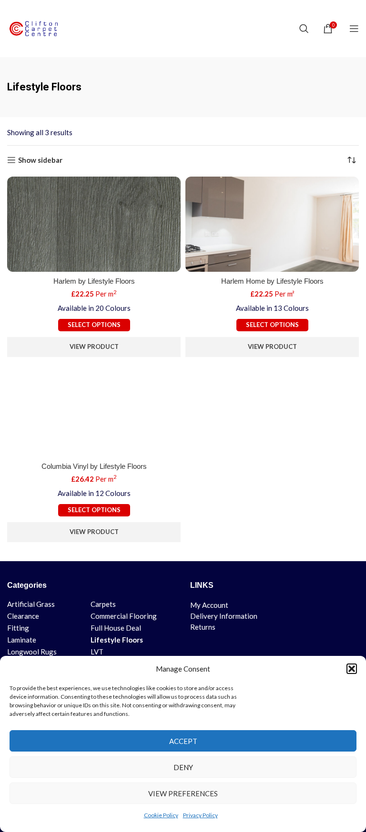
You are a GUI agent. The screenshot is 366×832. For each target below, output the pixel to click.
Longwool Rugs (32, 651)
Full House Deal (116, 628)
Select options (94, 324)
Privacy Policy (200, 815)
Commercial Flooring (124, 616)
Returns (202, 627)
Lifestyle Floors (117, 639)
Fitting (18, 628)
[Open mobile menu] (354, 28)
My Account (209, 605)
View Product (94, 346)
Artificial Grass (31, 604)
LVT (97, 651)
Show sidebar (40, 160)
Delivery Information (223, 616)
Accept (183, 741)
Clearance (23, 616)
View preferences (183, 793)
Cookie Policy (161, 815)
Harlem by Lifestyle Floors (94, 281)
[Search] (304, 28)
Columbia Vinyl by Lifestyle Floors (94, 466)
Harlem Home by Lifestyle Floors (272, 281)
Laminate (21, 639)
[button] (351, 669)
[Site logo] (35, 27)
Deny (183, 767)
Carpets (103, 604)
